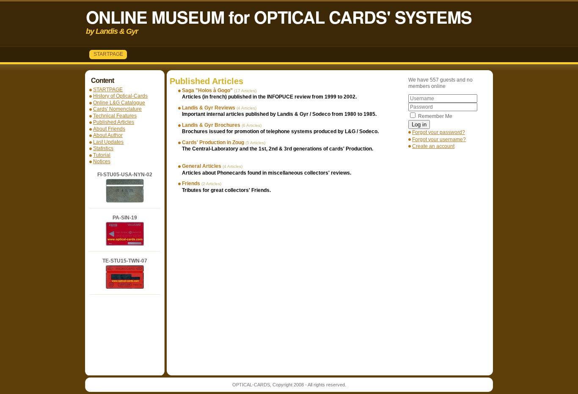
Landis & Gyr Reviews (208, 108)
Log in (419, 124)
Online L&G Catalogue (119, 103)
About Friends (109, 129)
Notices (101, 161)
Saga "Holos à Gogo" (207, 90)
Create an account (433, 146)
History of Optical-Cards (120, 96)
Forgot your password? (438, 132)
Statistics (103, 148)
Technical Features (115, 116)
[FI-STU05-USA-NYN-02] (125, 201)
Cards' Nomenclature (117, 109)
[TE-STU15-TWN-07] (125, 287)
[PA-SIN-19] (125, 244)
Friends (191, 183)
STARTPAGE (108, 54)
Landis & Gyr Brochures (211, 125)
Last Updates (108, 142)
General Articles (201, 166)
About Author (108, 135)
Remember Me (435, 116)
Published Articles (113, 122)
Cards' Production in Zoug (213, 142)
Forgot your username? (439, 139)
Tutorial (101, 155)
